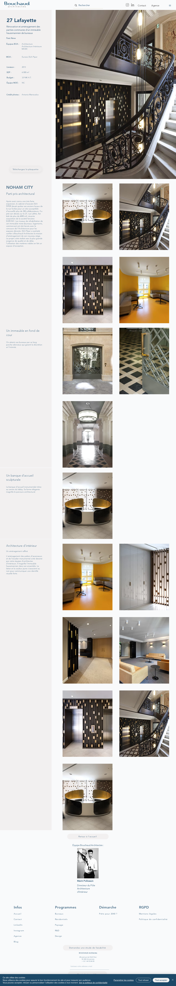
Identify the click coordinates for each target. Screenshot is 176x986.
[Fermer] (172, 980)
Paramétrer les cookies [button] (124, 980)
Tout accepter (161, 980)
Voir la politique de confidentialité (93, 982)
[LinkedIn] (132, 5)
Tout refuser (143, 980)
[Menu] (170, 5)
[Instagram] (127, 5)
